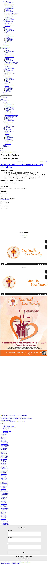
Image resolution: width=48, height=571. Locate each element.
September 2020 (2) (5, 508)
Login (1, 99)
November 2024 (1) (5, 455)
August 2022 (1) (4, 486)
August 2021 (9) (4, 497)
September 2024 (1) (5, 457)
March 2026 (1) (4, 441)
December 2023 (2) (4, 468)
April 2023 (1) (3, 476)
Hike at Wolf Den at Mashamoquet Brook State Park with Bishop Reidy (15, 416)
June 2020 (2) (3, 512)
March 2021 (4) (4, 504)
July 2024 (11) (3, 460)
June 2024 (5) (3, 461)
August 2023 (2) (4, 471)
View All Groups (20, 161)
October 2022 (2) (4, 483)
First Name (10, 530)
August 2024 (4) (4, 459)
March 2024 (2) (4, 465)
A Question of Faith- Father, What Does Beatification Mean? (13, 421)
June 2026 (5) (3, 437)
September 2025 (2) (5, 446)
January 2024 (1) (4, 467)
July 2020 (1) (3, 510)
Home (1, 151)
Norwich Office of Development (9, 427)
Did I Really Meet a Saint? (6, 420)
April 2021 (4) (3, 502)
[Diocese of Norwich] (5, 47)
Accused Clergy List (7, 431)
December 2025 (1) (4, 444)
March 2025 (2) (4, 453)
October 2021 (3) (4, 494)
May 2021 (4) (3, 501)
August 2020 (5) (4, 509)
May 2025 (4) (3, 452)
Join (24, 552)
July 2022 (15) (3, 487)
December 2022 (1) (4, 482)
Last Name (10, 537)
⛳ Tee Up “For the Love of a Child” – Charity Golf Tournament (14, 415)
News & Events (6, 428)
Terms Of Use (27, 562)
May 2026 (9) (3, 438)
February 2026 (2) (4, 442)
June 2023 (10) (4, 474)
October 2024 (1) (4, 456)
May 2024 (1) (3, 463)
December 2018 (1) (4, 521)
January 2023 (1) (4, 480)
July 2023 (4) (3, 472)
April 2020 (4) (3, 515)
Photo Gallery (5, 425)
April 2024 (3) (3, 464)
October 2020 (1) (4, 506)
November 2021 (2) (5, 493)
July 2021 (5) (3, 498)
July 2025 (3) (3, 449)
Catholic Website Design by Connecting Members (10, 563)
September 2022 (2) (5, 485)
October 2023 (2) (4, 470)
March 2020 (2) (4, 516)
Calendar (5, 429)
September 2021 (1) (5, 495)
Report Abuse (5, 432)
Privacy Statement (20, 562)
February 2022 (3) (4, 491)
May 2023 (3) (3, 475)
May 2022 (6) (3, 490)
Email (9, 543)
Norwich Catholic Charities (8, 426)
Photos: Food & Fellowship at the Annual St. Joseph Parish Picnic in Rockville (16, 418)
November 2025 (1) (5, 445)
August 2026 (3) (4, 434)
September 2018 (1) (5, 524)
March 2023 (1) (4, 478)
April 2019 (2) (3, 520)
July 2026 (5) (3, 435)
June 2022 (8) (3, 489)
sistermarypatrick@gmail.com (6, 199)
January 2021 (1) (4, 505)
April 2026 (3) (3, 440)
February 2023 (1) (4, 479)
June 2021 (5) (3, 500)
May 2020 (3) (3, 513)
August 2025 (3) (4, 448)
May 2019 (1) (3, 519)
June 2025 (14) (4, 450)
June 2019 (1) (3, 517)
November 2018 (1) (5, 523)
